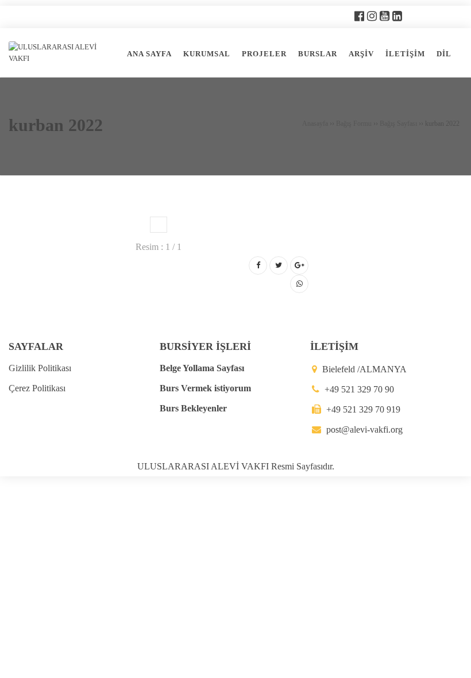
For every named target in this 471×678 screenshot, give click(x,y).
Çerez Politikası (37, 388)
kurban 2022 (56, 124)
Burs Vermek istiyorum (205, 388)
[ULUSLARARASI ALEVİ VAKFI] (63, 52)
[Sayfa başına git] (450, 663)
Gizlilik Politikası (40, 368)
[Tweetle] (278, 265)
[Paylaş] (258, 265)
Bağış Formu (354, 124)
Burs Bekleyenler (193, 408)
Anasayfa (315, 124)
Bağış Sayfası (398, 124)
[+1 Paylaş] (299, 265)
